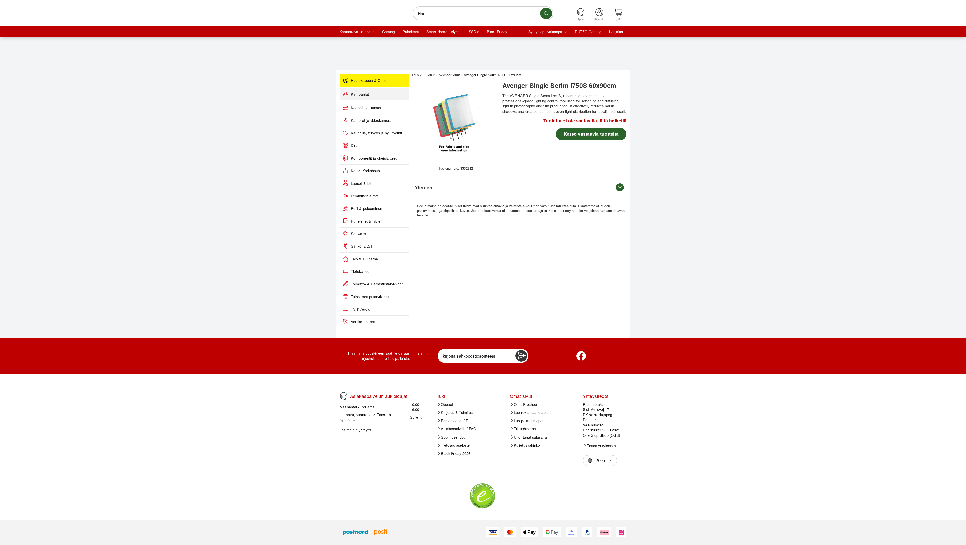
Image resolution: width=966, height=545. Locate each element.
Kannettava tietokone (357, 31)
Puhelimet (411, 31)
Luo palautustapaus (530, 420)
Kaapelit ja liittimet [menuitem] (366, 107)
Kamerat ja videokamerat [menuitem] (372, 120)
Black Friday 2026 (456, 453)
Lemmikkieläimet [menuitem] (365, 195)
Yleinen (423, 187)
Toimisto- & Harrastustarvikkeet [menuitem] (377, 283)
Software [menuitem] (358, 233)
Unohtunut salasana (530, 437)
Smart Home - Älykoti (443, 31)
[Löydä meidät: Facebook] (581, 356)
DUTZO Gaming (588, 31)
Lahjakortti (617, 31)
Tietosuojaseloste (455, 445)
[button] (454, 123)
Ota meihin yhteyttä (356, 429)
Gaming (388, 31)
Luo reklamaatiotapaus (533, 412)
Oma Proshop (525, 404)
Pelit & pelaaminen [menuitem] (366, 208)
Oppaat (447, 404)
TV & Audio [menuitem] (360, 309)
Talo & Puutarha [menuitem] (364, 258)
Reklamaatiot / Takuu (458, 420)
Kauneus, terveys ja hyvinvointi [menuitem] (376, 132)
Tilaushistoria (525, 428)
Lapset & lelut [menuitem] (362, 183)
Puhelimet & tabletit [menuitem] (367, 221)
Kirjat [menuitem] (355, 145)
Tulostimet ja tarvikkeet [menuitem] (370, 296)
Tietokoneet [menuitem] (361, 271)
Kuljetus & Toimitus (457, 412)
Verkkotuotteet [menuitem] (363, 321)
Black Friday (497, 31)
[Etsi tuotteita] (546, 13)
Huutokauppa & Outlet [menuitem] (369, 80)
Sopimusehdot (453, 437)
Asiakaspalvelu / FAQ (458, 428)
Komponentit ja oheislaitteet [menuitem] (374, 158)
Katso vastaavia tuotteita (591, 134)
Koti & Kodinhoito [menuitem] (365, 170)
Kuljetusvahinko (527, 445)
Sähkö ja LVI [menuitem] (361, 246)
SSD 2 (474, 31)
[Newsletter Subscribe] (521, 356)
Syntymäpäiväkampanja (548, 31)
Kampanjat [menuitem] (360, 94)
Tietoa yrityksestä (601, 445)
